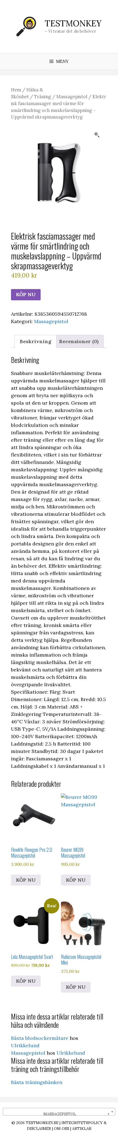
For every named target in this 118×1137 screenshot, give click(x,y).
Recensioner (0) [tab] (79, 341)
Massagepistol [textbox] (73, 1113)
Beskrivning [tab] (35, 341)
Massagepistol (71, 97)
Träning (42, 97)
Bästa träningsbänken (36, 1082)
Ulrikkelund (25, 1045)
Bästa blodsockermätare (39, 1038)
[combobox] (59, 1112)
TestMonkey (73, 23)
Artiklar (81, 1128)
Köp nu (26, 294)
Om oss (61, 1128)
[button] (97, 135)
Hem (16, 90)
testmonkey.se (42, 1122)
